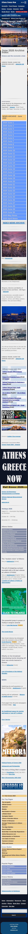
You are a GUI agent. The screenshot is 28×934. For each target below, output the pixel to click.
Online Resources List (9, 834)
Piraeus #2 (5, 21)
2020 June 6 (8, 138)
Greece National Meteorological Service (12, 850)
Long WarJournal (12, 625)
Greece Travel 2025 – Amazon (11, 444)
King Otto (12, 774)
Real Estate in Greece (8, 811)
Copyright (5, 906)
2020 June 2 (8, 126)
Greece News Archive (8, 873)
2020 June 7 (8, 141)
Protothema (10, 772)
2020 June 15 (9, 166)
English (7, 379)
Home (3, 900)
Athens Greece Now (9, 2)
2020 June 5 (8, 135)
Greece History (6, 879)
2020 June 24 (9, 194)
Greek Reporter (6, 642)
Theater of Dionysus (8, 820)
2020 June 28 (9, 206)
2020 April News (10, 218)
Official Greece (6, 804)
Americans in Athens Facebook (11, 541)
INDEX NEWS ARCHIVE (14, 223)
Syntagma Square (7, 816)
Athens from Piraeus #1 (18, 18)
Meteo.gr (4, 853)
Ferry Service (6, 719)
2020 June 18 (9, 175)
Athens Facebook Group (9, 532)
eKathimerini (11, 575)
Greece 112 (5, 24)
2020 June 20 (9, 181)
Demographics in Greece (9, 882)
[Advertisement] (14, 82)
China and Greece (7, 843)
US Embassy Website (8, 534)
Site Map (11, 906)
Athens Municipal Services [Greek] (13, 548)
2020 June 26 (9, 200)
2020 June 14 (9, 163)
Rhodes (4, 809)
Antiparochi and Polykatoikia (11, 766)
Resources (18, 900)
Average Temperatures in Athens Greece (12, 823)
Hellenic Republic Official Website (12, 371)
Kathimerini (10, 561)
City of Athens (6, 393)
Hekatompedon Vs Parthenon (11, 891)
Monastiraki (8, 258)
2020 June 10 (9, 150)
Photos (10, 903)
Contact (23, 903)
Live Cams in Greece (8, 838)
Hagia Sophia (6, 884)
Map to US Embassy (8, 543)
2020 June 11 (9, 153)
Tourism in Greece (7, 841)
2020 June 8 (8, 144)
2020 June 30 (9, 212)
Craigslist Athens (7, 529)
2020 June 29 (9, 209)
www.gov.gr (5, 502)
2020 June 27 (9, 203)
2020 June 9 (8, 147)
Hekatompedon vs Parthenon (11, 836)
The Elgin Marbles (7, 827)
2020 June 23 (9, 191)
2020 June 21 (9, 184)
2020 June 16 (9, 169)
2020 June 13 (9, 160)
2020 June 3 (8, 129)
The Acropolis (6, 802)
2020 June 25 (9, 197)
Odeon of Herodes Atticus (10, 818)
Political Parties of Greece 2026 (11, 762)
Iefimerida (10, 665)
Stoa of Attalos (6, 829)
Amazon (12, 107)
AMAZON (6, 291)
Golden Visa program (14, 436)
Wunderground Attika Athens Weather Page (13, 856)
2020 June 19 (9, 178)
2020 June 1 (8, 123)
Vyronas (9, 9)
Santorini (5, 807)
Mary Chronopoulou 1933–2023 (11, 777)
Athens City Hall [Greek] (9, 545)
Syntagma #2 (6, 18)
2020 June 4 (8, 132)
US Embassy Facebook (9, 538)
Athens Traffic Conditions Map (11, 15)
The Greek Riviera (7, 631)
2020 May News (10, 215)
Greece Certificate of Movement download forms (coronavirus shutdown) (11, 400)
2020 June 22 (9, 188)
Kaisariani (12, 21)
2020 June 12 (9, 157)
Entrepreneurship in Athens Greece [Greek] (13, 551)
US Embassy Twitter (8, 536)
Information (10, 900)
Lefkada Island (6, 814)
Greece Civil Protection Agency (11, 377)
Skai (14, 704)
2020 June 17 (9, 172)
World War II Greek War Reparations (13, 831)
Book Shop (16, 903)
